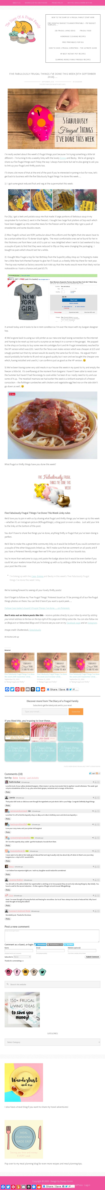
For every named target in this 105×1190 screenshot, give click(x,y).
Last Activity (33, 777)
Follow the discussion (98, 773)
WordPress (77, 1185)
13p (29, 811)
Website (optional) (74, 948)
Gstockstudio (35, 629)
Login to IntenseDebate (40, 944)
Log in (87, 1185)
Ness (11, 866)
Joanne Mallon (16, 879)
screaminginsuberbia (20, 837)
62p (27, 851)
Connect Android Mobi (19, 910)
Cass (34, 576)
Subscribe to (9, 957)
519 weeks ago (25, 782)
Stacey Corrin (66, 1181)
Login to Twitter (69, 944)
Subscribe (76, 711)
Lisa (11, 895)
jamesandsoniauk (18, 810)
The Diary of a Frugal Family (23, 29)
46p (29, 824)
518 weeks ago (34, 851)
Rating (22, 777)
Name (7, 948)
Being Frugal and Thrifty (82, 766)
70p (32, 838)
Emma (63, 157)
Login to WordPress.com (55, 944)
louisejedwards (17, 850)
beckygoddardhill (18, 824)
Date (15, 777)
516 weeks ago (18, 896)
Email (38, 948)
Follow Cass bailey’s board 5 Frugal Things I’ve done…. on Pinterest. (37, 608)
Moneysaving (95, 766)
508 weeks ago (35, 911)
